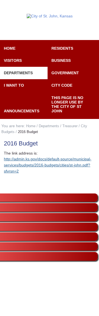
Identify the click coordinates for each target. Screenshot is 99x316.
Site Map (28, 7)
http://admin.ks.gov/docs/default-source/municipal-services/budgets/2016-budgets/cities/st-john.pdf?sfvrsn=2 (47, 165)
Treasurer (70, 126)
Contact (71, 7)
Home (30, 126)
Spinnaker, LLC (60, 307)
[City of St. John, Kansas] (49, 16)
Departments (49, 126)
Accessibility (50, 7)
